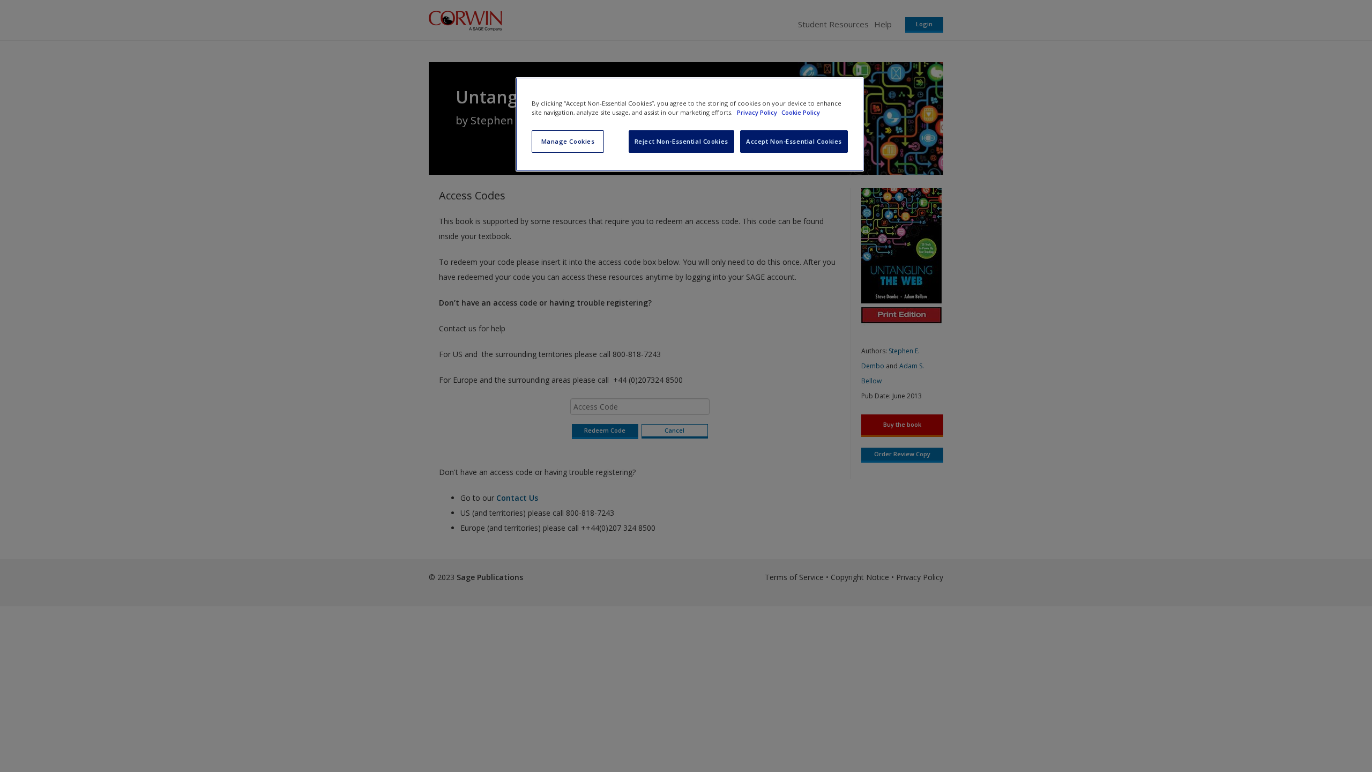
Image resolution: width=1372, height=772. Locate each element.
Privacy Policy (758, 112)
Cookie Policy (800, 112)
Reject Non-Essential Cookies (681, 141)
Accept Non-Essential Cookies (794, 141)
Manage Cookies (568, 141)
